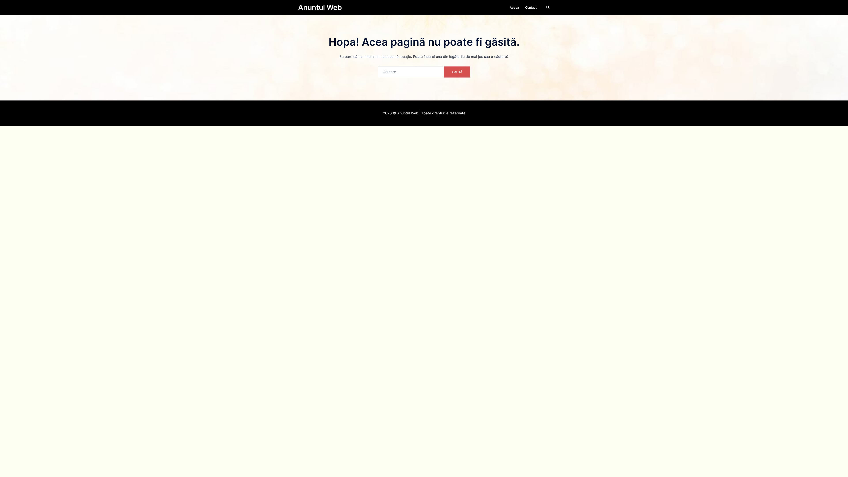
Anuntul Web (320, 7)
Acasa (514, 7)
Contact (531, 7)
